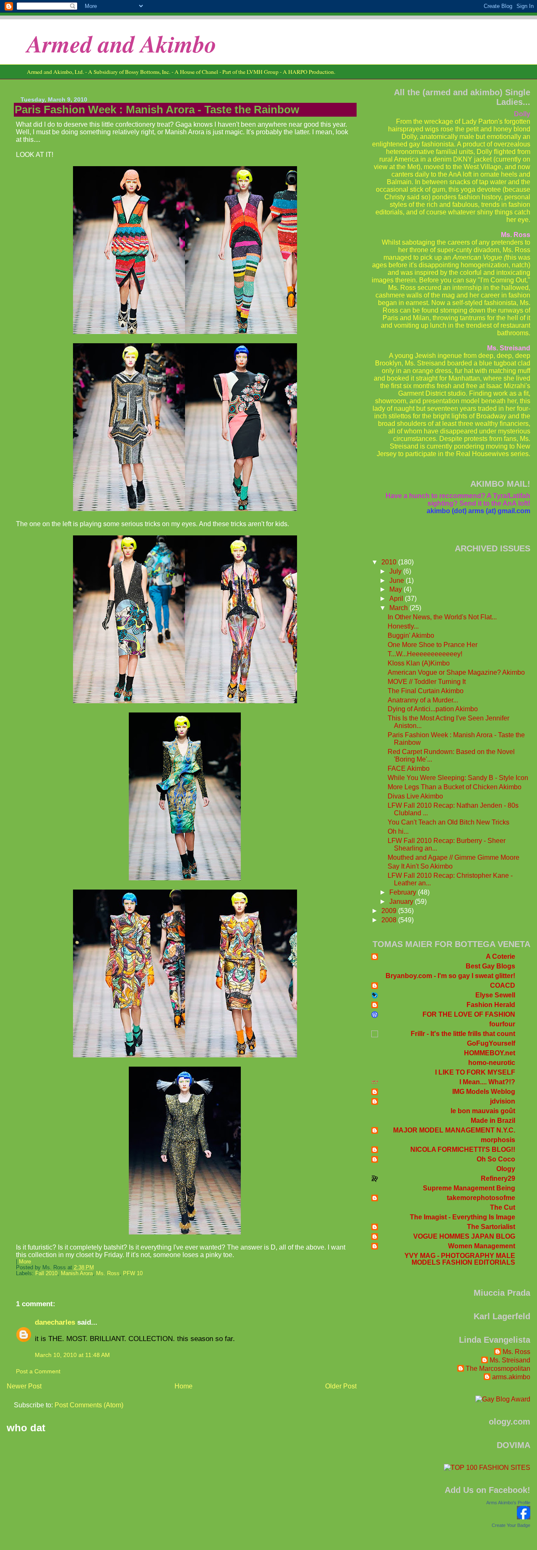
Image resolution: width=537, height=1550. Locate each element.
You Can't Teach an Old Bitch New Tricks (448, 822)
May (396, 589)
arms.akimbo (511, 1376)
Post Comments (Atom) (89, 1405)
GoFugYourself (491, 1043)
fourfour (502, 1024)
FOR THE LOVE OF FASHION (468, 1014)
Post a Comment (38, 1371)
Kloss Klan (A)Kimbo (419, 663)
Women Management (481, 1246)
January (402, 901)
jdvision (502, 1101)
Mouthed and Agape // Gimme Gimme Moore (453, 857)
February (403, 892)
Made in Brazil (493, 1120)
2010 (389, 562)
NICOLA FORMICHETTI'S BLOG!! (462, 1149)
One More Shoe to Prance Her (432, 644)
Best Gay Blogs (490, 966)
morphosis (498, 1139)
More (25, 1262)
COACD (502, 985)
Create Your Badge (511, 1525)
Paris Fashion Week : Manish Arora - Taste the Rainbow (157, 109)
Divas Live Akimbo (415, 796)
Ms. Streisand (510, 1360)
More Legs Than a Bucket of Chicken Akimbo (454, 787)
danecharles (55, 1322)
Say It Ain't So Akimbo (420, 866)
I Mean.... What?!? (487, 1082)
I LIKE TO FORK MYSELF (475, 1072)
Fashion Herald (491, 1004)
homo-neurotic (491, 1062)
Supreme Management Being (469, 1188)
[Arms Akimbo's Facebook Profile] (523, 1517)
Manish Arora (77, 1273)
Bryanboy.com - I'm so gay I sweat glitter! (450, 975)
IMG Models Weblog (483, 1091)
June (397, 580)
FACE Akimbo (409, 768)
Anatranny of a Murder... (423, 700)
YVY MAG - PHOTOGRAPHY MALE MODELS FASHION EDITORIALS (459, 1259)
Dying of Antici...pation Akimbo (433, 708)
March (399, 607)
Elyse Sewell (495, 995)
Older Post (341, 1386)
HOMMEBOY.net (489, 1053)
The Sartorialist (491, 1226)
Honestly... (403, 626)
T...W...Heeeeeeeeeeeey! (425, 654)
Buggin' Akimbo (411, 635)
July (396, 571)
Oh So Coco (496, 1159)
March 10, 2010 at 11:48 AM (72, 1355)
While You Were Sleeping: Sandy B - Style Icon (458, 777)
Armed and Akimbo (121, 43)
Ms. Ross (108, 1273)
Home (184, 1386)
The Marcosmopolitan (498, 1368)
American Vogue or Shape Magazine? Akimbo (456, 672)
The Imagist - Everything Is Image (462, 1217)
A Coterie (500, 956)
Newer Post (24, 1386)
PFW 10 (133, 1273)
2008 (389, 920)
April (397, 598)
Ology (505, 1168)
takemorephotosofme (481, 1197)
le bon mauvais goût (483, 1110)
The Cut (502, 1207)
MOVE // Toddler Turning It (427, 681)
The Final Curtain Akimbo (426, 690)
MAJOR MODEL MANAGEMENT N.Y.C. (454, 1130)
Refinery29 (498, 1178)
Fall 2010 (46, 1273)
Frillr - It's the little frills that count (463, 1033)
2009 (389, 910)
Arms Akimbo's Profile (508, 1502)
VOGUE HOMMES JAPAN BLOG (464, 1236)
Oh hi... (398, 831)
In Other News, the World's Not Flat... (442, 617)
